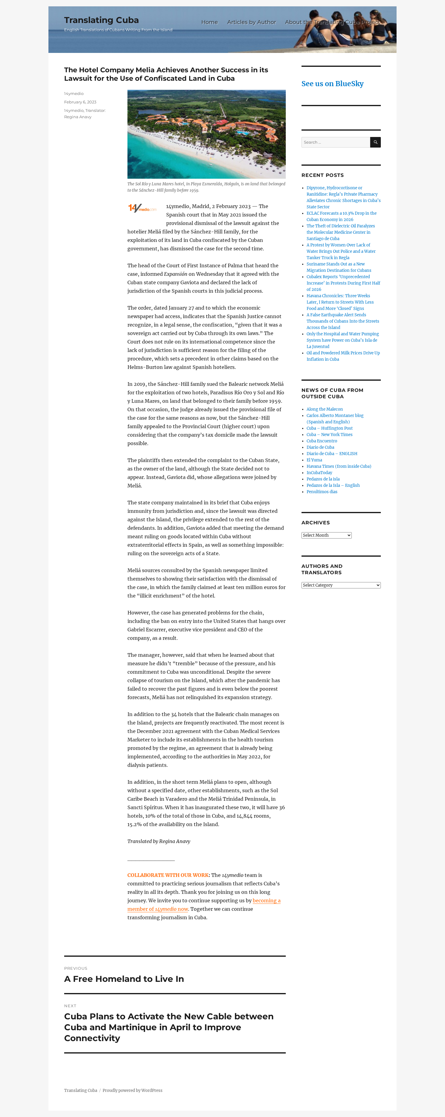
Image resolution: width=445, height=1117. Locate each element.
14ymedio (74, 93)
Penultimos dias (322, 491)
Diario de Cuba (320, 447)
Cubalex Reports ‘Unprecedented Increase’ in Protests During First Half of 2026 (343, 283)
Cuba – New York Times (330, 434)
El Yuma (314, 460)
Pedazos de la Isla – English (333, 485)
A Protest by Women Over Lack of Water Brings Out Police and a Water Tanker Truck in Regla (341, 251)
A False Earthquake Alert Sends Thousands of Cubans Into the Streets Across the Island (343, 321)
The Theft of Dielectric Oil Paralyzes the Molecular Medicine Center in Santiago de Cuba (341, 232)
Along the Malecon (325, 409)
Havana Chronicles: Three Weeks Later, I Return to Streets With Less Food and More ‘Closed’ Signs (340, 302)
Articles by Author (251, 22)
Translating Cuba (101, 20)
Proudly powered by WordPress (133, 1090)
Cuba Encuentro (322, 441)
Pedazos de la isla (323, 479)
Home (209, 22)
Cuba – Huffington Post (330, 428)
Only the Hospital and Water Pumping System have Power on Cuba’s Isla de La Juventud (343, 340)
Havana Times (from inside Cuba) (339, 466)
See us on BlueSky (333, 83)
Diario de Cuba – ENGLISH (332, 453)
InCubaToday (319, 472)
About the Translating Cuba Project (332, 22)
